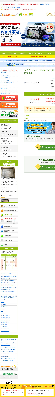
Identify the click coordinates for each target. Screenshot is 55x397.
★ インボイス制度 (5, 80)
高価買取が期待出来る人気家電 (7, 294)
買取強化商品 (13, 53)
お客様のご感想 (4, 324)
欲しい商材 (3, 299)
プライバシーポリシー (5, 320)
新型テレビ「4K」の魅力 (5, 278)
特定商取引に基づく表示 (5, 315)
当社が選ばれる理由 (5, 322)
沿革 (2, 311)
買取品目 (22, 53)
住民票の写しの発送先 (5, 331)
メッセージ (3, 313)
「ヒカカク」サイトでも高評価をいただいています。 (13, 5)
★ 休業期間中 (4, 88)
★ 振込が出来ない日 (5, 77)
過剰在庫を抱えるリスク (5, 289)
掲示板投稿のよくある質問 (6, 273)
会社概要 (2, 302)
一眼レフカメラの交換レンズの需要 (8, 291)
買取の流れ (40, 53)
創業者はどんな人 (4, 306)
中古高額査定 (3, 304)
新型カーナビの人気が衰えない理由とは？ (9, 276)
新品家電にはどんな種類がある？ (7, 285)
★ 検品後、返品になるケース (7, 82)
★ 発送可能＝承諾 (5, 75)
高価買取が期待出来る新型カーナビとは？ (9, 287)
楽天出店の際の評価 (5, 328)
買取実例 (31, 53)
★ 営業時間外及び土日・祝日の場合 (8, 91)
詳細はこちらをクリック (45, 4)
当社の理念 (3, 308)
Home (3, 53)
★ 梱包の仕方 (4, 72)
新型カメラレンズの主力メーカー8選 (8, 282)
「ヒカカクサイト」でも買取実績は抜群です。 (12, 7)
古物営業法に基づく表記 (5, 317)
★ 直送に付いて (4, 86)
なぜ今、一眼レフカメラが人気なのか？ (8, 280)
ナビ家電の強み (4, 326)
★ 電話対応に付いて (5, 93)
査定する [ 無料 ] (26, 387)
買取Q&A (49, 53)
